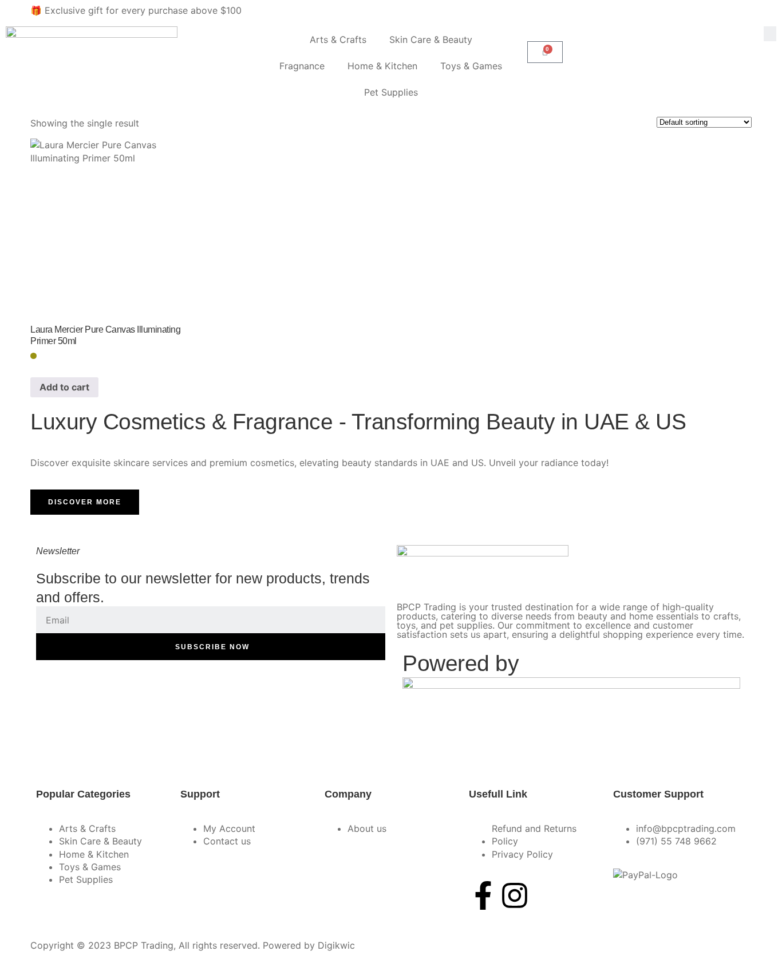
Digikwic (336, 945)
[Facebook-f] (483, 895)
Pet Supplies (391, 92)
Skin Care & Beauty (430, 39)
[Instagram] (514, 895)
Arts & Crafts (338, 39)
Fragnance (302, 66)
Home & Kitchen (382, 66)
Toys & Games (471, 66)
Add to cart (64, 387)
